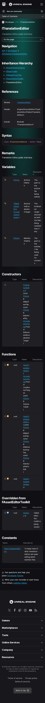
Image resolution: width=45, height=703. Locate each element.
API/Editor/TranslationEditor (14, 54)
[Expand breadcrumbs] (17, 22)
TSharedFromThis (13, 75)
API (3, 51)
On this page (9, 39)
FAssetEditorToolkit (14, 78)
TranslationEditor (24, 102)
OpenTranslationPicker (26, 481)
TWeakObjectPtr (16, 206)
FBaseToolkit (11, 71)
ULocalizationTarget (17, 214)
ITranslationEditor (26, 288)
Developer (9, 22)
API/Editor (12, 51)
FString (16, 180)
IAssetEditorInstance (15, 68)
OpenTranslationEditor (26, 368)
